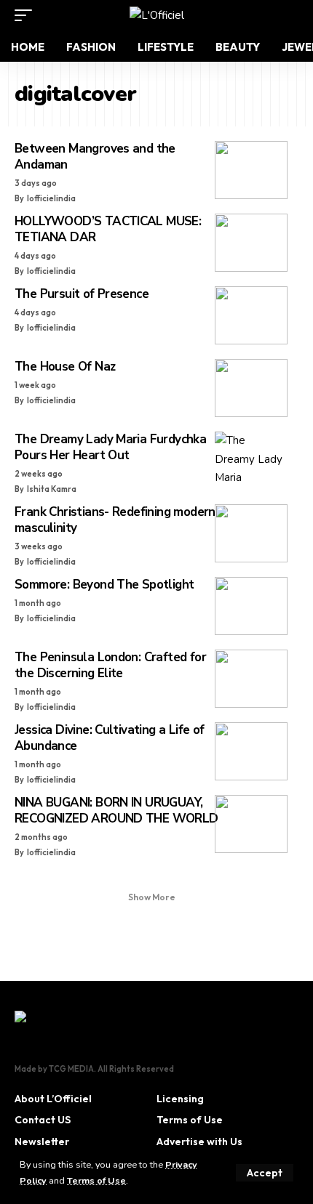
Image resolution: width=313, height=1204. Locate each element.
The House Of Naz (65, 366)
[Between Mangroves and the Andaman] (251, 170)
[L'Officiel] (157, 15)
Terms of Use (96, 1180)
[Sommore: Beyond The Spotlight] (251, 606)
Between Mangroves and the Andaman (95, 156)
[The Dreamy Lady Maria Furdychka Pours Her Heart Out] (251, 461)
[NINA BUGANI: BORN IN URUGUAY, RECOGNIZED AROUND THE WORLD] (251, 824)
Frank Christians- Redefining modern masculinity (115, 520)
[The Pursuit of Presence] (251, 315)
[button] (264, 1172)
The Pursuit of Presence (81, 294)
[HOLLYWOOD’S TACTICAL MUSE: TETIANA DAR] (251, 243)
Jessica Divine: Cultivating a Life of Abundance (110, 738)
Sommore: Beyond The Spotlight (104, 584)
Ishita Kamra (51, 489)
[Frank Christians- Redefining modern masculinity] (251, 533)
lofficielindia (51, 198)
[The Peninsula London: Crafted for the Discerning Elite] (251, 679)
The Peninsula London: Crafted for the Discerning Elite (110, 665)
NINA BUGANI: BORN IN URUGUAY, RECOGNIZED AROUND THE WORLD (116, 810)
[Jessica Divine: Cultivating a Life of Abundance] (251, 751)
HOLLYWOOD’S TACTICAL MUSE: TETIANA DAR (108, 229)
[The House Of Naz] (251, 388)
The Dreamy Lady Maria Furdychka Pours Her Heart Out (110, 447)
